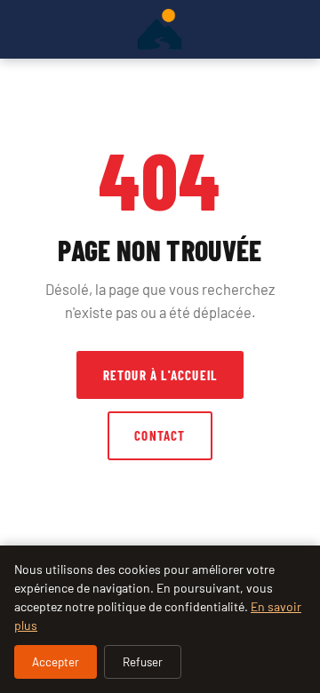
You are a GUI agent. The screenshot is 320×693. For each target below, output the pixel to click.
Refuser (143, 662)
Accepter (55, 662)
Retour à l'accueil (160, 375)
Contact (159, 435)
